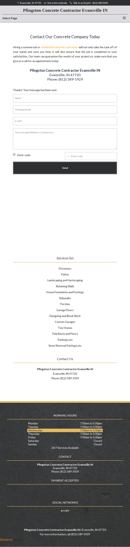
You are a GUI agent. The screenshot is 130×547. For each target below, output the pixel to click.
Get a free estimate (57, 3)
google (65, 510)
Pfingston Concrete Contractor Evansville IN (65, 10)
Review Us (6, 539)
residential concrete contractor (59, 47)
